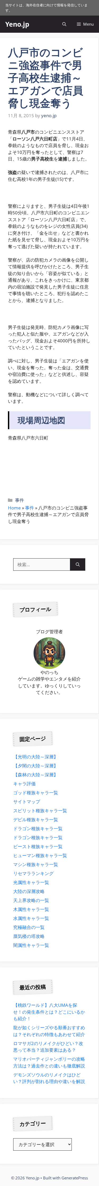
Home (14, 508)
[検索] (77, 564)
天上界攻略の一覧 (31, 900)
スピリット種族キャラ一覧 (40, 810)
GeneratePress (75, 1177)
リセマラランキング (33, 873)
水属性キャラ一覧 (31, 918)
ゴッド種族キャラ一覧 (35, 793)
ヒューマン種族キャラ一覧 (40, 855)
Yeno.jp (17, 24)
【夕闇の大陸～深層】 (35, 766)
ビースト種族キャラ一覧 (38, 846)
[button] (64, 24)
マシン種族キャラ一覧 (35, 864)
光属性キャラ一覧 (31, 882)
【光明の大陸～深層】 (35, 757)
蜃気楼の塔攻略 (29, 936)
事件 (19, 500)
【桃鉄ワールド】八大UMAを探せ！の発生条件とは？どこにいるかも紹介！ (49, 1012)
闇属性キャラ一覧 (31, 945)
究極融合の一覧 (29, 927)
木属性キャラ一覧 (31, 909)
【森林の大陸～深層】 (35, 775)
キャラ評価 (24, 784)
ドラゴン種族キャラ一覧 (38, 828)
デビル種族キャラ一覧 (35, 819)
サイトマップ (26, 801)
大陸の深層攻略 (29, 891)
